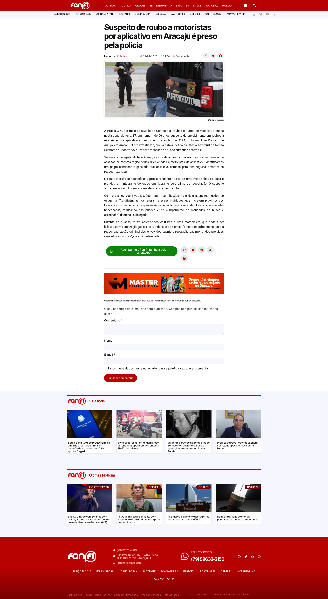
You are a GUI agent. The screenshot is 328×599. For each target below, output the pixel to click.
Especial (161, 14)
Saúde (197, 5)
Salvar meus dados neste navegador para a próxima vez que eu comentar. (158, 368)
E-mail (109, 354)
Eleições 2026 (62, 14)
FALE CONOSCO (201, 552)
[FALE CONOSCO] (185, 556)
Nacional (212, 5)
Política (125, 5)
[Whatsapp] (274, 14)
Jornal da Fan (104, 14)
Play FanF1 (124, 14)
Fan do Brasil (83, 14)
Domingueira (142, 14)
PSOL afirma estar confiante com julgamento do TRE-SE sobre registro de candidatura (139, 519)
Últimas (110, 5)
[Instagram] (254, 14)
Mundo (227, 5)
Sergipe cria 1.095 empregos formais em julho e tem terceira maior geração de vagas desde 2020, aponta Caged (89, 447)
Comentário (113, 320)
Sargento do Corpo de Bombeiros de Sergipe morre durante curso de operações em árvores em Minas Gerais (188, 447)
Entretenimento (161, 5)
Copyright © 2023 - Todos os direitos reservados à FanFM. (220, 594)
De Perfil (195, 14)
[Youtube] (267, 14)
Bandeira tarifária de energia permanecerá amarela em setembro (238, 518)
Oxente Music (213, 14)
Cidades (140, 5)
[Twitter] (261, 14)
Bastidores (178, 14)
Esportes (182, 5)
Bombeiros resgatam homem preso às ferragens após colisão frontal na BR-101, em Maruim (138, 445)
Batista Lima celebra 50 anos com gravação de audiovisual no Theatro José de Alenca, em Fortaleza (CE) (89, 519)
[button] (245, 5)
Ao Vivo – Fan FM (236, 14)
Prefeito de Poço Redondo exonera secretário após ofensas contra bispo (237, 445)
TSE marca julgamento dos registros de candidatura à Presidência (188, 518)
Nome (109, 340)
